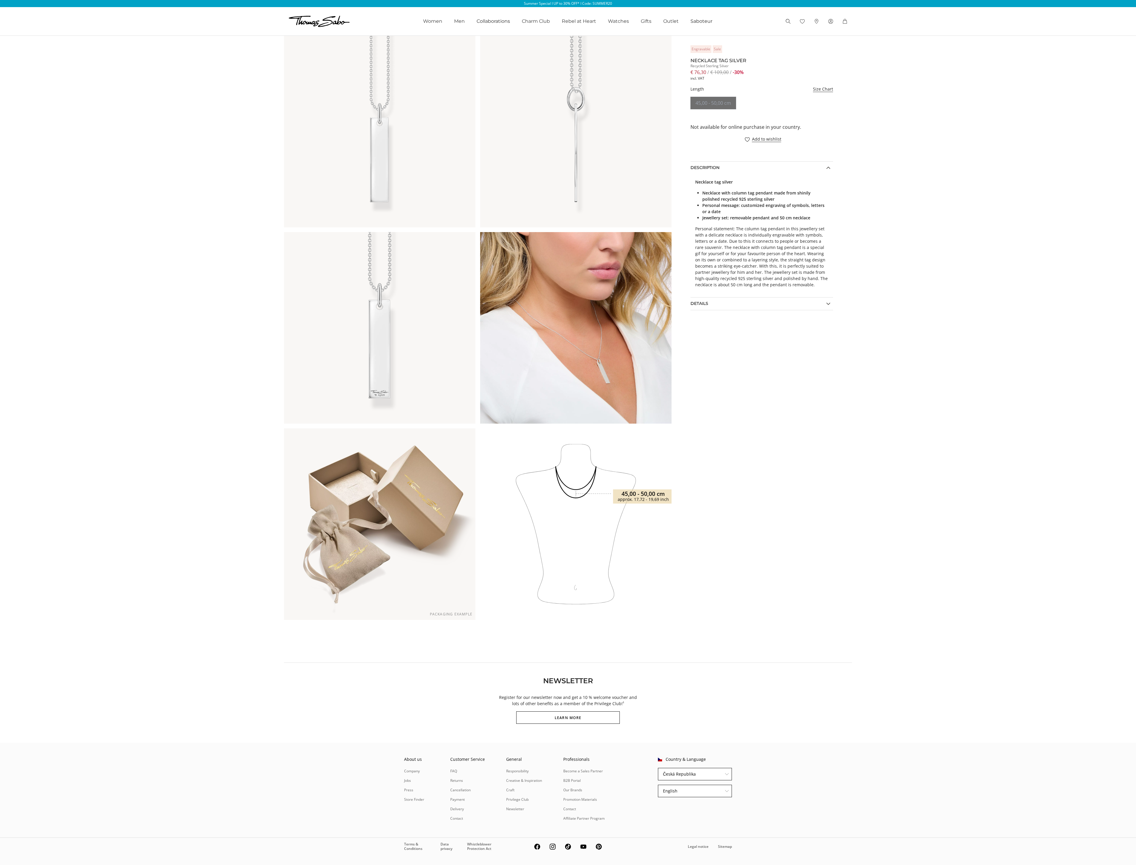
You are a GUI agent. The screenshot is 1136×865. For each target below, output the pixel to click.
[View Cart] (845, 21)
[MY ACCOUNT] (831, 21)
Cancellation (460, 789)
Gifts (646, 21)
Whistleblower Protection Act (479, 846)
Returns (456, 780)
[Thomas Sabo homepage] (319, 21)
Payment (457, 799)
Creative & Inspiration (524, 780)
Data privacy (446, 846)
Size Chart (823, 89)
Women (432, 21)
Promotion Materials (580, 799)
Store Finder (414, 799)
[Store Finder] (816, 21)
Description (704, 167)
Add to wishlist (766, 139)
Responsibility (517, 771)
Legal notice (698, 846)
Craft (510, 789)
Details (699, 303)
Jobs (407, 780)
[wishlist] (802, 21)
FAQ (453, 771)
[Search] (788, 21)
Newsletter (515, 808)
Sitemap (725, 846)
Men (459, 21)
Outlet (671, 21)
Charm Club (536, 21)
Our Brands (572, 789)
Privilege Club (517, 799)
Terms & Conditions (413, 846)
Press (408, 789)
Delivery (457, 808)
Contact (456, 818)
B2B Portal (572, 780)
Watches (618, 21)
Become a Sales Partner (583, 771)
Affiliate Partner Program (584, 818)
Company (412, 771)
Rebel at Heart (579, 21)
